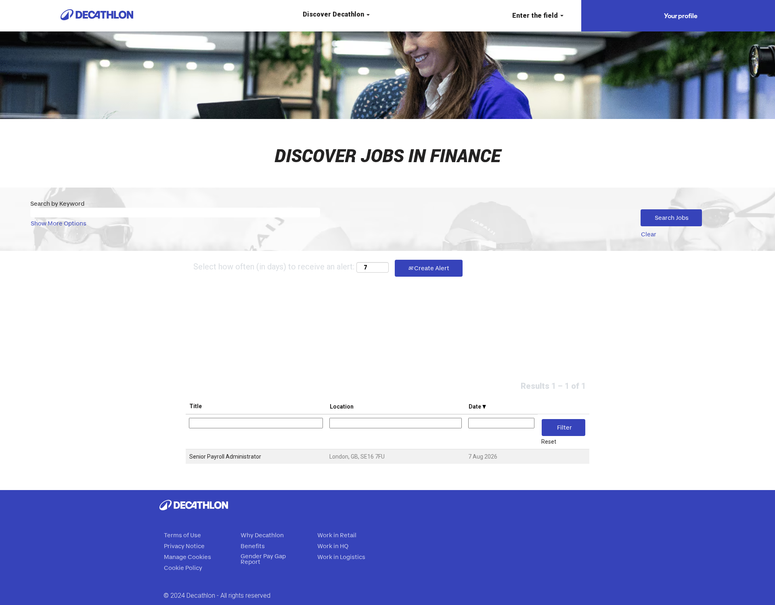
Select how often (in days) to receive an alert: (273, 266)
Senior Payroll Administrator (225, 456)
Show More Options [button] (58, 223)
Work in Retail (336, 535)
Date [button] (475, 406)
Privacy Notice (184, 546)
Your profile (681, 16)
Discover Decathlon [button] (334, 14)
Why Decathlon (262, 535)
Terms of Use (182, 535)
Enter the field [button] (535, 15)
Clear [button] (648, 234)
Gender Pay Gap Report (263, 559)
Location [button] (342, 406)
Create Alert (431, 268)
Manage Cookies (187, 557)
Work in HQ (332, 546)
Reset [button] (548, 441)
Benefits (253, 546)
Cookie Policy (183, 568)
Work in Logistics (341, 557)
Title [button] (195, 406)
